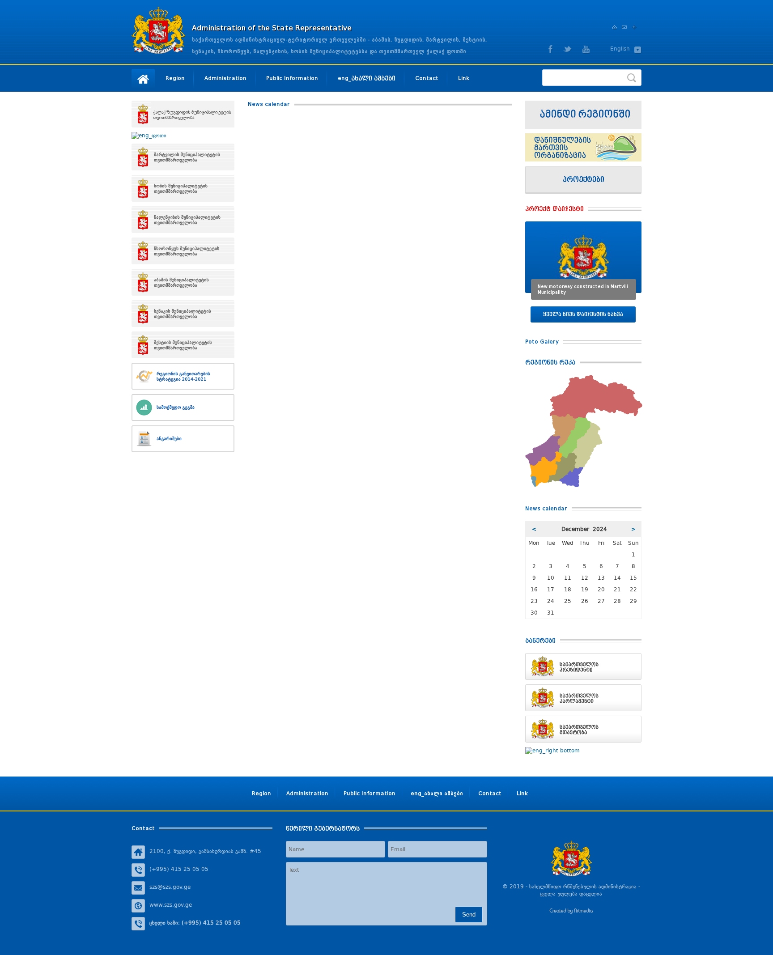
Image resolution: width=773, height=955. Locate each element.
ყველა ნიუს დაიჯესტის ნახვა (583, 314)
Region (175, 78)
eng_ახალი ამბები (366, 78)
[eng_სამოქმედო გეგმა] (183, 407)
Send (469, 914)
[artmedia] (571, 912)
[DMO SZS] (583, 147)
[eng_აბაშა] (183, 282)
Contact (426, 78)
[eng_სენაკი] (183, 313)
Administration (225, 78)
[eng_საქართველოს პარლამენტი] (583, 697)
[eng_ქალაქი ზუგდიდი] (183, 114)
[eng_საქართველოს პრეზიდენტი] (583, 666)
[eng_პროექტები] (583, 180)
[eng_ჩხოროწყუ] (183, 251)
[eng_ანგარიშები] (183, 438)
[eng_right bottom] (583, 750)
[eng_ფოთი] (183, 135)
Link (463, 78)
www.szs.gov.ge (170, 905)
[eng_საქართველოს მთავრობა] (583, 729)
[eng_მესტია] (183, 344)
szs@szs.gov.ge (170, 887)
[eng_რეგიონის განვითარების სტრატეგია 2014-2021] (183, 376)
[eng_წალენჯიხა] (183, 219)
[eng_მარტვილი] (183, 157)
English (620, 49)
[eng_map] (583, 378)
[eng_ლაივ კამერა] (583, 115)
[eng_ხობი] (183, 188)
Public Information (292, 78)
